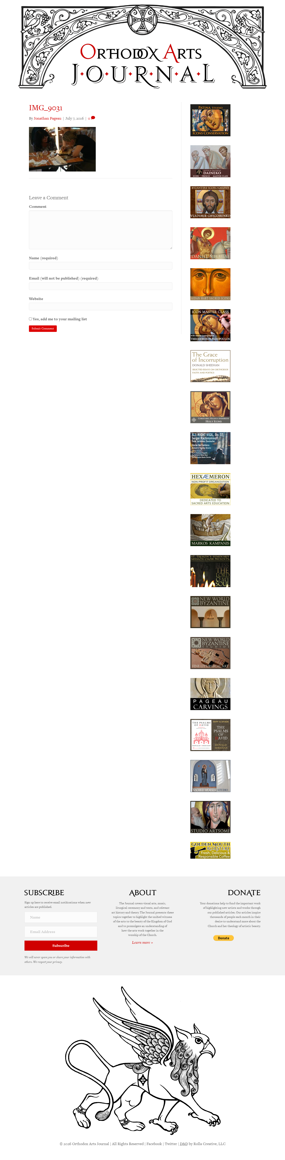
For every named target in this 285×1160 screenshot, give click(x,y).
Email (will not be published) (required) (63, 278)
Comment (38, 206)
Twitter (171, 1143)
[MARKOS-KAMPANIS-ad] (210, 529)
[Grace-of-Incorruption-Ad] (210, 365)
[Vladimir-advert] (210, 201)
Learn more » (142, 942)
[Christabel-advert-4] (210, 406)
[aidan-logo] (210, 283)
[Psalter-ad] (210, 734)
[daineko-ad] (210, 160)
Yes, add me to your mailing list (59, 319)
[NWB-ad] (210, 611)
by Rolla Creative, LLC (203, 1143)
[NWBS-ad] (210, 652)
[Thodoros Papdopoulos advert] (210, 324)
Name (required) (43, 258)
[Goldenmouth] (210, 850)
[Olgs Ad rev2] (210, 120)
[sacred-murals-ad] (210, 775)
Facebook (154, 1143)
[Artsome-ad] (210, 816)
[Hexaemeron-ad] (210, 488)
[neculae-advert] (210, 242)
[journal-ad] (210, 693)
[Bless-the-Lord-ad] (210, 570)
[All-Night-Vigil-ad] (210, 447)
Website (36, 298)
